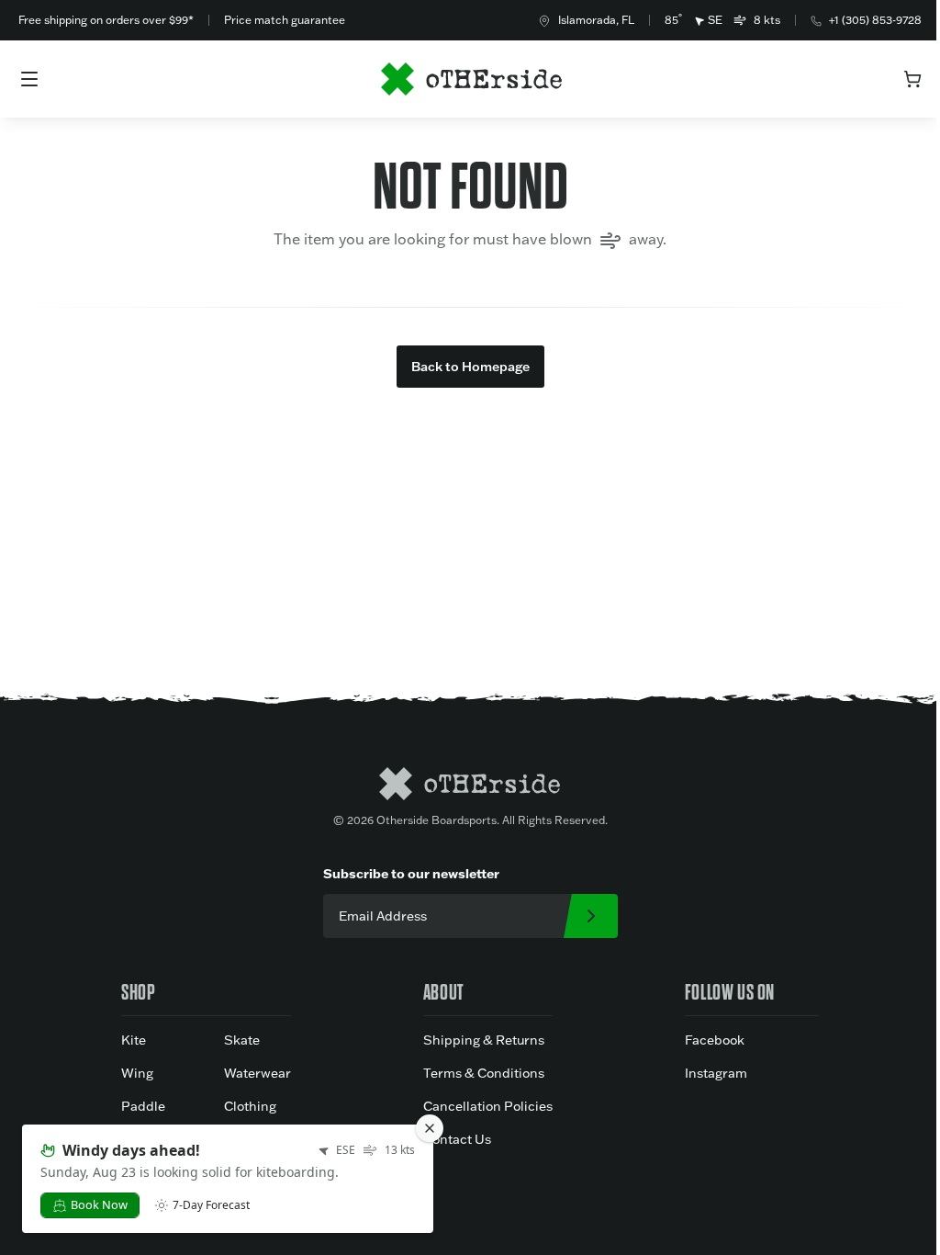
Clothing (250, 1106)
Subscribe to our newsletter (411, 873)
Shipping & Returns (483, 1040)
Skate (242, 1040)
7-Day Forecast (211, 1205)
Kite (133, 1040)
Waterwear (257, 1073)
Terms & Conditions (483, 1073)
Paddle (143, 1106)
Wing (137, 1073)
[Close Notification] (429, 1128)
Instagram (716, 1073)
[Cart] (912, 79)
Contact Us (457, 1139)
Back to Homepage (470, 366)
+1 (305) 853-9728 (875, 20)
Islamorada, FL (596, 20)
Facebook (714, 1040)
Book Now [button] (99, 1204)
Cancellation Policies (488, 1106)
